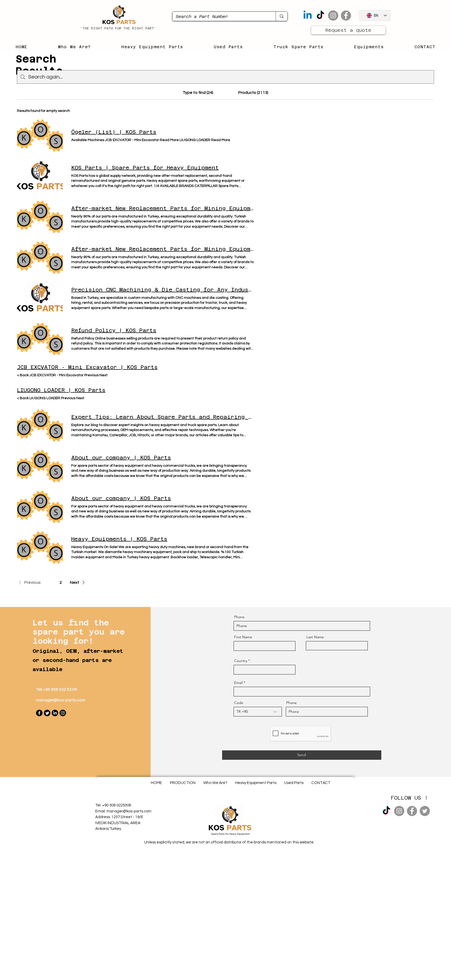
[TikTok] (320, 15)
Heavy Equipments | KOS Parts (119, 539)
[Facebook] (346, 15)
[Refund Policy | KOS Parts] (40, 339)
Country (240, 661)
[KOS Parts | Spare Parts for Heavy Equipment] (40, 176)
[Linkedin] (307, 15)
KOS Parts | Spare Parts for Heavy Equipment (145, 168)
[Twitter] (47, 713)
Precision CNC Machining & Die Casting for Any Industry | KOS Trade (162, 290)
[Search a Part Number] (281, 16)
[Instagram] (333, 15)
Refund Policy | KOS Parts (113, 330)
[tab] (198, 92)
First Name (243, 637)
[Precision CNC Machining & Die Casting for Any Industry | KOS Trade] (40, 298)
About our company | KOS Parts (121, 457)
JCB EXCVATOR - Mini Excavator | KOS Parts (87, 367)
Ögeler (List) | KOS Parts (113, 132)
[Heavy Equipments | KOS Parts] (40, 547)
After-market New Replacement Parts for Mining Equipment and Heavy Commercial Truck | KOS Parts (162, 208)
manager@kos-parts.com (60, 700)
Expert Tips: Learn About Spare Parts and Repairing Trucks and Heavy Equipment (162, 417)
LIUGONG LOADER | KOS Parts (61, 390)
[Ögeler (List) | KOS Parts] (40, 135)
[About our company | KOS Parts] (40, 466)
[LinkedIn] (55, 713)
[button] (29, 582)
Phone (239, 617)
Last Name (315, 637)
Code (238, 702)
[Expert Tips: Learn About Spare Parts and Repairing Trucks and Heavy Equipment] (40, 425)
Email (238, 682)
